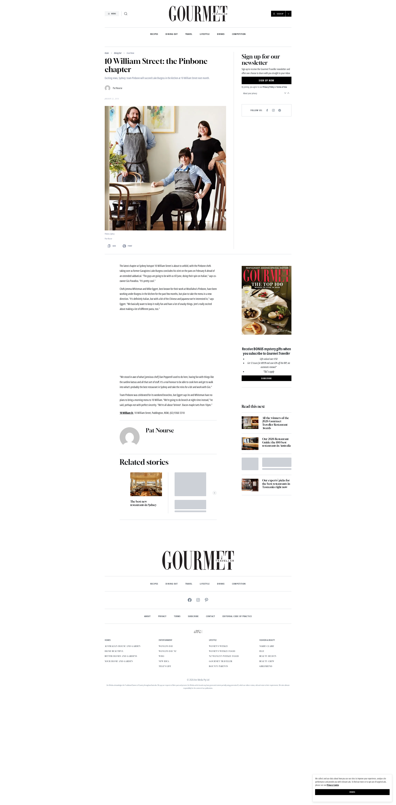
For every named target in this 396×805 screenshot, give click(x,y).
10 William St (126, 413)
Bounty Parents (218, 666)
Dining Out (172, 34)
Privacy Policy (268, 86)
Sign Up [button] (280, 13)
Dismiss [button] (352, 792)
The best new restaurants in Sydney (143, 503)
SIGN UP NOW (266, 80)
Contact (210, 616)
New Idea (164, 661)
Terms (177, 616)
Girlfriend (265, 666)
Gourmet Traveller (220, 661)
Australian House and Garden (123, 646)
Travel (188, 34)
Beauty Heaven (267, 656)
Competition (239, 34)
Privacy (162, 616)
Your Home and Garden (119, 661)
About (147, 616)
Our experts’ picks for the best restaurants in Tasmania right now (276, 484)
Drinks (221, 34)
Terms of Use (281, 86)
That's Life (165, 666)
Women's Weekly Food (222, 651)
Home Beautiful (114, 651)
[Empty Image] (250, 464)
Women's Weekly (218, 646)
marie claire (266, 646)
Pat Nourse (117, 88)
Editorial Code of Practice (237, 616)
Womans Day (166, 646)
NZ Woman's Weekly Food (224, 656)
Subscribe (193, 616)
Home (107, 52)
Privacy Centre (333, 785)
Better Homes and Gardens (121, 656)
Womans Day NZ (167, 651)
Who (161, 656)
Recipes (154, 34)
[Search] (125, 13)
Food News (130, 52)
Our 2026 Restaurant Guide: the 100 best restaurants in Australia (276, 442)
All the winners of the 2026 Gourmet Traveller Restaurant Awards (275, 423)
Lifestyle (205, 34)
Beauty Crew (266, 661)
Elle (261, 651)
